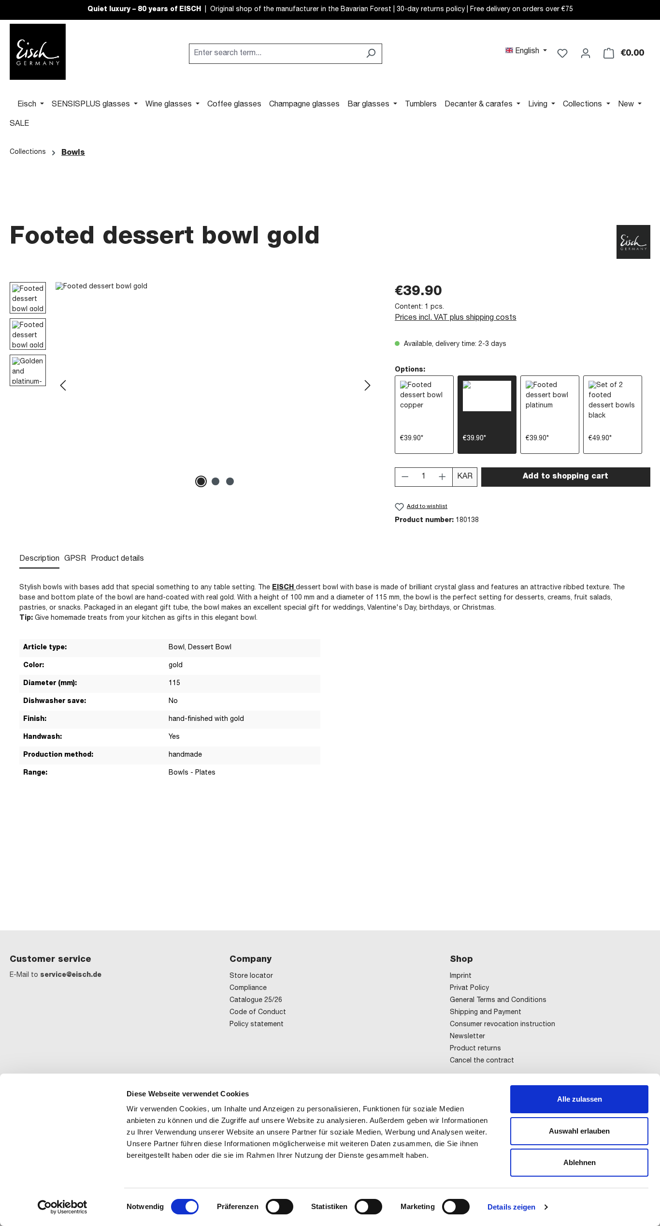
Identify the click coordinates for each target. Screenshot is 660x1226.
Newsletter (467, 1036)
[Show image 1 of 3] (201, 481)
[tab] (39, 559)
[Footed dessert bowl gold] (215, 386)
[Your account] (585, 54)
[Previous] (63, 386)
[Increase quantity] (442, 477)
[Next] (367, 386)
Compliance (248, 988)
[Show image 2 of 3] (215, 481)
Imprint (461, 976)
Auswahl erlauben (579, 1131)
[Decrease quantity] (405, 477)
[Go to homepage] (38, 52)
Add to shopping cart (565, 477)
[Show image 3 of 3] (230, 481)
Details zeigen (511, 1207)
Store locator (251, 976)
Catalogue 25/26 (256, 1000)
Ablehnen (579, 1162)
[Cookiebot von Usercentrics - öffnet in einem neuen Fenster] (62, 1207)
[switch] (279, 1206)
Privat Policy (469, 988)
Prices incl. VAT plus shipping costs (456, 318)
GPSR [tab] (75, 559)
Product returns (475, 1049)
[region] (192, 386)
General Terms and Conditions (498, 1000)
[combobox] (274, 54)
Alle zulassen (579, 1099)
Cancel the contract (482, 1061)
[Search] (370, 54)
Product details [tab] (117, 559)
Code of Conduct (258, 1012)
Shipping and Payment (485, 1012)
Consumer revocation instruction (502, 1024)
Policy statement (257, 1024)
